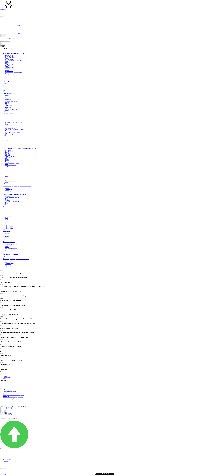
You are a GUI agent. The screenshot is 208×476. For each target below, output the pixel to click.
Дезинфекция (7, 200)
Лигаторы (6, 182)
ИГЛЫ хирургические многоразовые (11, 109)
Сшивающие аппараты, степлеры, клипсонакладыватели (13, 395)
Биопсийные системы (9, 228)
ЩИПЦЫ (6, 176)
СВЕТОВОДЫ (7, 236)
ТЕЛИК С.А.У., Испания (9, 134)
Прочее (6, 177)
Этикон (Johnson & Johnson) (10, 128)
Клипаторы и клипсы (9, 167)
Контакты (4, 14)
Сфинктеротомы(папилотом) (10, 172)
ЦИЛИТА (6, 218)
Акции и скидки (7, 38)
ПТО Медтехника (8, 219)
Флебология (5, 401)
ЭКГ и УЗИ (5, 392)
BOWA (6, 133)
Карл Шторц (7, 125)
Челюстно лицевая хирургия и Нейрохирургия (13, 72)
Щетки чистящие (8, 171)
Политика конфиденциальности (6, 413)
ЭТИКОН (6, 106)
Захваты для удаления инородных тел (12, 179)
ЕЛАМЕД (6, 203)
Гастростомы (7, 170)
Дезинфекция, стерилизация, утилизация (10, 398)
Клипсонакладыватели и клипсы (11, 144)
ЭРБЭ (6, 130)
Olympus (6, 180)
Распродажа (5, 376)
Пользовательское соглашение (6, 414)
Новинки (6, 40)
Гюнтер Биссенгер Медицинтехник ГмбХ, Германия (14, 129)
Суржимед (7, 110)
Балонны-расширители (9, 178)
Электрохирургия (6, 396)
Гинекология (7, 70)
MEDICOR (7, 214)
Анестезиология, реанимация (10, 69)
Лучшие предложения (7, 377)
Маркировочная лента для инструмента (12, 201)
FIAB (6, 126)
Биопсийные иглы (8, 227)
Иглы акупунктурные (9, 68)
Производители (5, 383)
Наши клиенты (5, 384)
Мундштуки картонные (9, 266)
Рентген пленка (8, 264)
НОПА (6, 215)
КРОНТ (6, 202)
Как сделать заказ (6, 382)
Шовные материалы (6, 394)
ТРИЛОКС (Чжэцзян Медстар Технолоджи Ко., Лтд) (14, 132)
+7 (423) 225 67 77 (8, 407)
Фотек (6, 131)
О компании (5, 385)
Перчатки (4, 393)
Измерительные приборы (7, 403)
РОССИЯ (6, 217)
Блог (3, 465)
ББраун (6, 108)
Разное (6, 265)
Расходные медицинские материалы (9, 391)
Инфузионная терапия (9, 71)
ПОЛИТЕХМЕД (8, 107)
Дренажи (6, 73)
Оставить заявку (3, 34)
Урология (6, 77)
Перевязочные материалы (9, 67)
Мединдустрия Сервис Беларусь (11, 248)
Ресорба (6, 104)
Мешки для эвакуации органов (10, 181)
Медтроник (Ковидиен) (9, 105)
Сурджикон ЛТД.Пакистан (10, 216)
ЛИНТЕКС (7, 103)
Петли (6, 174)
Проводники (7, 175)
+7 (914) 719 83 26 (8, 408)
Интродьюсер (7, 238)
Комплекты (7, 190)
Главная (4, 267)
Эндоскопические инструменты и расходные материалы (13, 397)
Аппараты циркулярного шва (10, 143)
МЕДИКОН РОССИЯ (9, 249)
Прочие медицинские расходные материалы (11, 404)
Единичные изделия (8, 191)
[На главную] (3, 448)
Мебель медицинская (6, 402)
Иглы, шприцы (7, 74)
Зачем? (107, 473)
